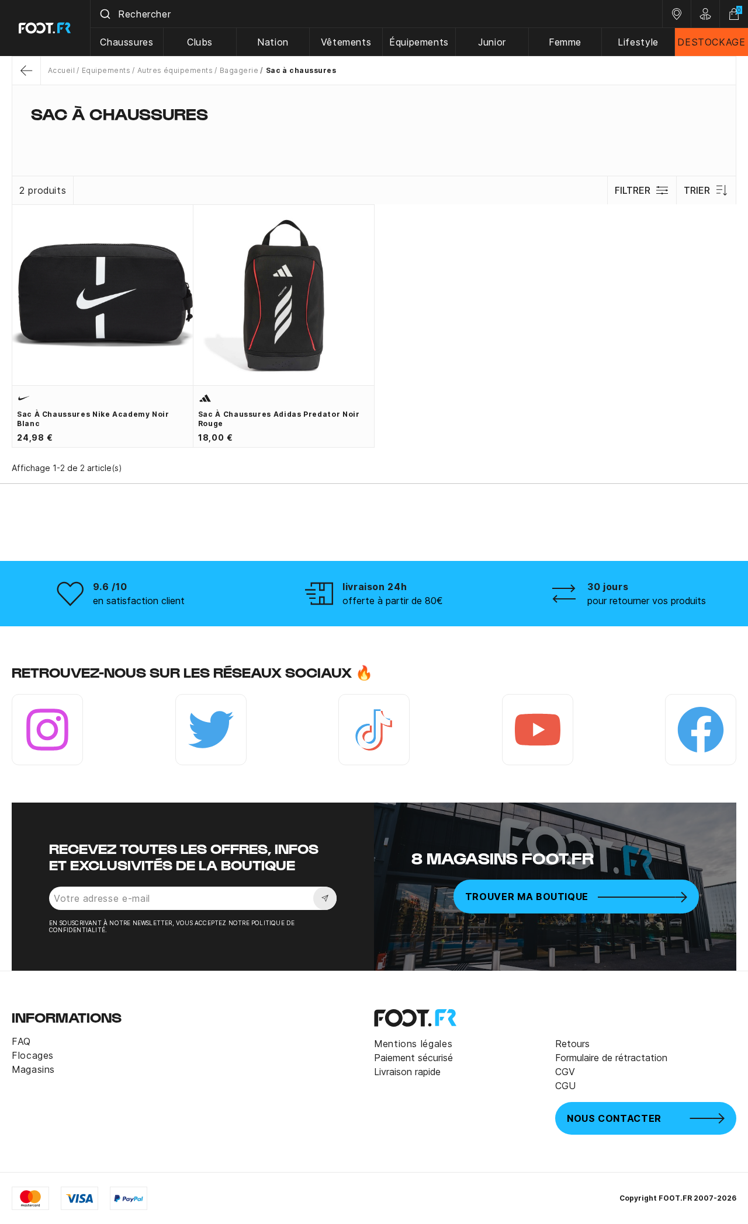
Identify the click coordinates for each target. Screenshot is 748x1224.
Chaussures (126, 42)
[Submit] (104, 14)
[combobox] (376, 14)
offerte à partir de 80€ (392, 600)
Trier (697, 190)
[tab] (374, 137)
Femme (565, 42)
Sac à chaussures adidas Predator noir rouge (279, 419)
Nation (273, 42)
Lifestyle (638, 42)
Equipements (106, 70)
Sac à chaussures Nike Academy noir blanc (93, 419)
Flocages (33, 1055)
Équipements (419, 42)
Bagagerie (239, 70)
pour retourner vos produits (646, 600)
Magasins (33, 1069)
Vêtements (346, 42)
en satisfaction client (139, 600)
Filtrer (632, 190)
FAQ (21, 1041)
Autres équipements (175, 70)
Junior (492, 42)
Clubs (200, 42)
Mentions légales (413, 1043)
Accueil (61, 70)
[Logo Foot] (45, 28)
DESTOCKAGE (711, 42)
